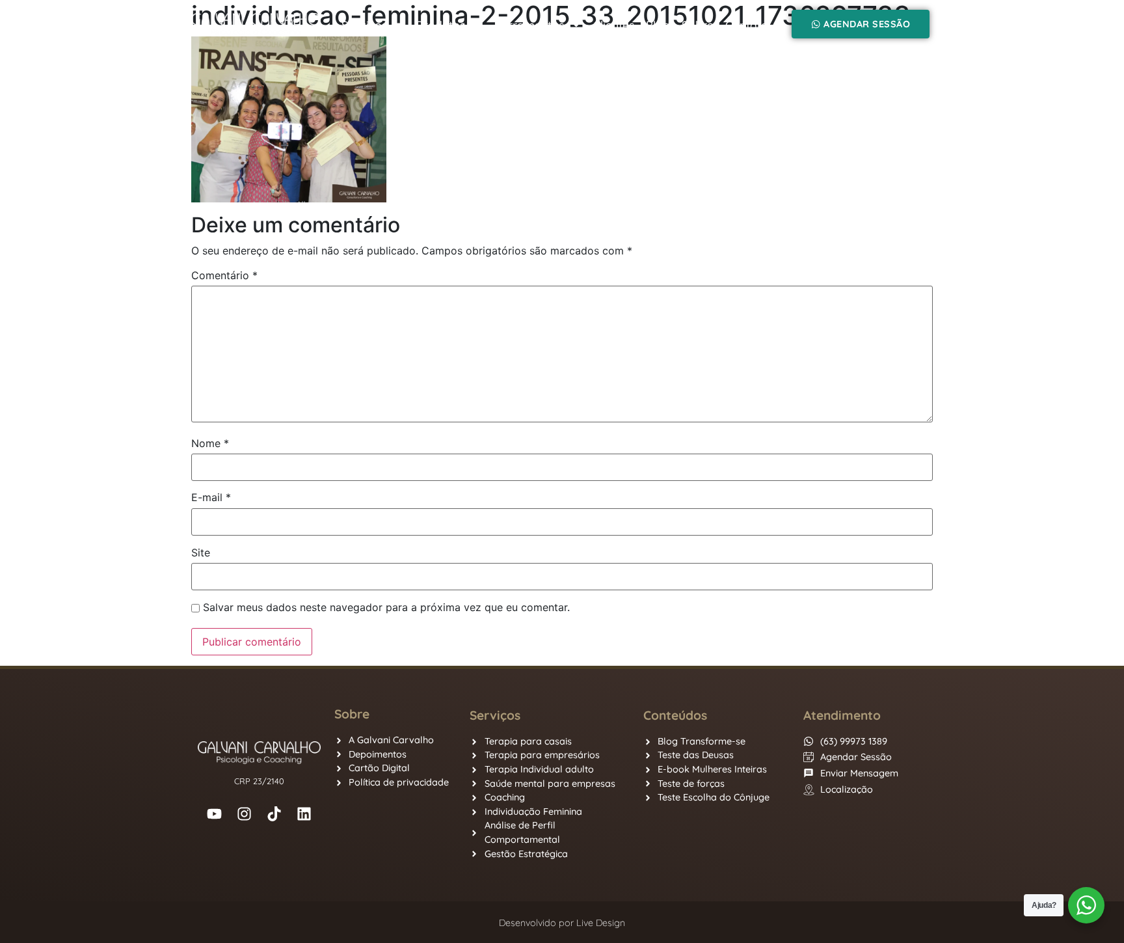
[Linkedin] (304, 813)
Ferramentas (529, 25)
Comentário (224, 275)
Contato (746, 25)
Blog (658, 25)
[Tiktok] (274, 813)
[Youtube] (215, 813)
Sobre (698, 25)
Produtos (440, 25)
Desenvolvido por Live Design (562, 923)
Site (200, 552)
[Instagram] (245, 813)
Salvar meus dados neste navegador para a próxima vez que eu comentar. (386, 607)
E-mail (211, 497)
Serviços (364, 25)
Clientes (613, 25)
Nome (210, 443)
